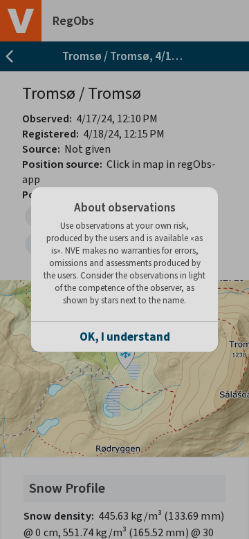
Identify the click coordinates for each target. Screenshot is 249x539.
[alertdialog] (124, 269)
